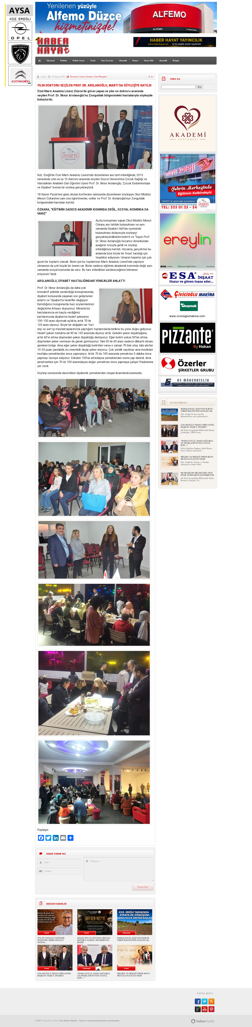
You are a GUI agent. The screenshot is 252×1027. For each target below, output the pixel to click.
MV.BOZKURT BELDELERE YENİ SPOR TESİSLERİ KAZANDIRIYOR (197, 474)
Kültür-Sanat (79, 60)
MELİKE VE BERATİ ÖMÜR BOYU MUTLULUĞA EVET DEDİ (133, 974)
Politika (63, 60)
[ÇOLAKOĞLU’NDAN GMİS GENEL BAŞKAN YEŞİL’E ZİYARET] (169, 436)
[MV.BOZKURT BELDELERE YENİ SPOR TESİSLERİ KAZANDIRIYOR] (169, 484)
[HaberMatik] (206, 1021)
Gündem (89, 76)
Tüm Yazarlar (107, 60)
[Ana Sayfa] (39, 60)
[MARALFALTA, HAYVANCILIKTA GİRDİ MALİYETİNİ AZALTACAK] (169, 420)
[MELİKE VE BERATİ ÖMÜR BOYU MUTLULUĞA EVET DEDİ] (169, 468)
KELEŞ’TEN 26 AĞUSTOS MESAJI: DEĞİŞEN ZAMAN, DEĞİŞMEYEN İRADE (94, 940)
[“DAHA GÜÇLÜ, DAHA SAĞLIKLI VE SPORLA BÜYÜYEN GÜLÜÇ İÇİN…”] (169, 452)
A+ (152, 76)
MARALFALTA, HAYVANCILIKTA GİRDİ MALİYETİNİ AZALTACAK (133, 939)
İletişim (176, 60)
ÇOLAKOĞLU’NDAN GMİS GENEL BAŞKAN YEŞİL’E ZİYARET (54, 974)
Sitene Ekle (149, 60)
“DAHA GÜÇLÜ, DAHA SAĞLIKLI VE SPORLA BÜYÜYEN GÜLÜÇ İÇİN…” (93, 975)
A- (149, 76)
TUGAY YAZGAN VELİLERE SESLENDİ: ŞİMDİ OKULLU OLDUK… (51, 940)
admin (43, 76)
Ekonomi (51, 60)
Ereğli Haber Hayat (50, 1020)
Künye (135, 60)
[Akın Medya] (193, 1021)
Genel (92, 60)
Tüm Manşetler (100, 76)
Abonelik (123, 60)
